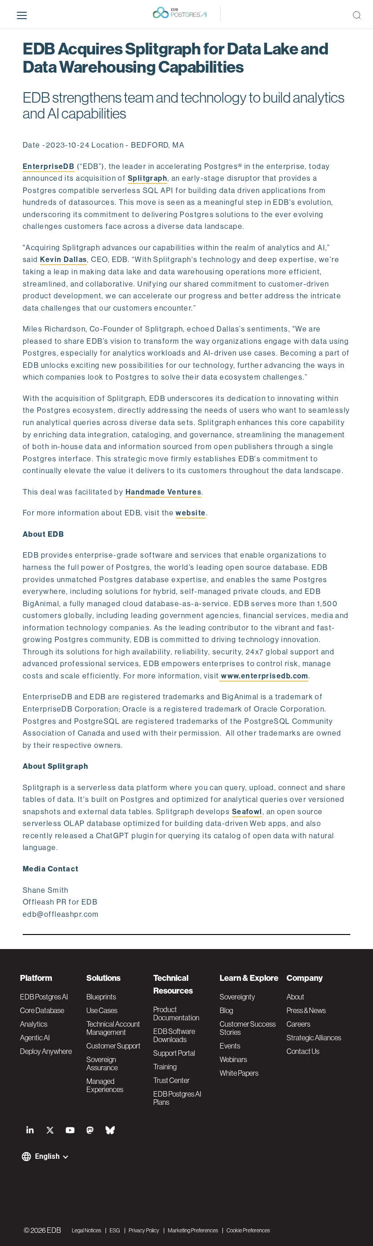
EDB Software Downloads (174, 1035)
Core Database (42, 1010)
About (295, 997)
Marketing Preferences (193, 1230)
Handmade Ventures (164, 492)
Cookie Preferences (248, 1230)
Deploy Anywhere (46, 1051)
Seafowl (247, 811)
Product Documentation (176, 1013)
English (47, 1156)
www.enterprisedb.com (263, 676)
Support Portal (174, 1053)
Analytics (33, 1024)
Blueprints (101, 997)
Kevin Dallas (63, 259)
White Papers (239, 1073)
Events (230, 1046)
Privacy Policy (144, 1230)
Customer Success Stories (248, 1028)
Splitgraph (147, 178)
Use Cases (101, 1010)
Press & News (306, 1010)
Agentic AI (35, 1037)
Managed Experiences (104, 1085)
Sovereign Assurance (102, 1063)
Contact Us (303, 1051)
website (191, 513)
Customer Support (113, 1046)
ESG (115, 1230)
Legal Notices (86, 1230)
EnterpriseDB (49, 166)
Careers (298, 1024)
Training (164, 1067)
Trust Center (171, 1080)
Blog (226, 1010)
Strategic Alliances (314, 1037)
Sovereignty (237, 997)
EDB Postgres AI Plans (177, 1098)
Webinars (233, 1059)
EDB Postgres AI (44, 997)
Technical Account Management (113, 1028)
